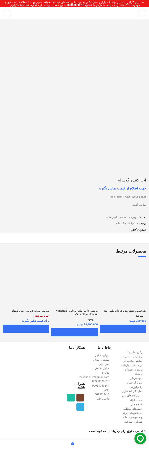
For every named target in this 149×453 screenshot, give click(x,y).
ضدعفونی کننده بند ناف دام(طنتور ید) (125, 310)
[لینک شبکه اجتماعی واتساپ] (125, 229)
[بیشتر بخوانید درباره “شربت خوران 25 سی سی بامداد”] (26, 329)
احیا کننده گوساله (125, 223)
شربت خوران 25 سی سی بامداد (30, 310)
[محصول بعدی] (5, 172)
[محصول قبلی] (13, 172)
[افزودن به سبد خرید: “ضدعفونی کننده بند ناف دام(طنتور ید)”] (123, 329)
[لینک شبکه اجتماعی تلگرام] (121, 229)
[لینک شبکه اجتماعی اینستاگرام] (80, 397)
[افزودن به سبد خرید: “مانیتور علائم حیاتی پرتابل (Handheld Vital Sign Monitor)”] (74, 332)
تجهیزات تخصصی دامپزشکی (122, 217)
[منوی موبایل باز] (142, 13)
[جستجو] (7, 13)
